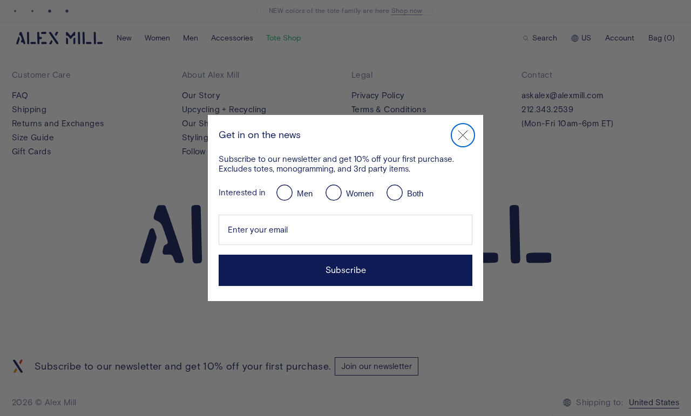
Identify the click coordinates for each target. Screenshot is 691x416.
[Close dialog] (463, 135)
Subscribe (346, 270)
